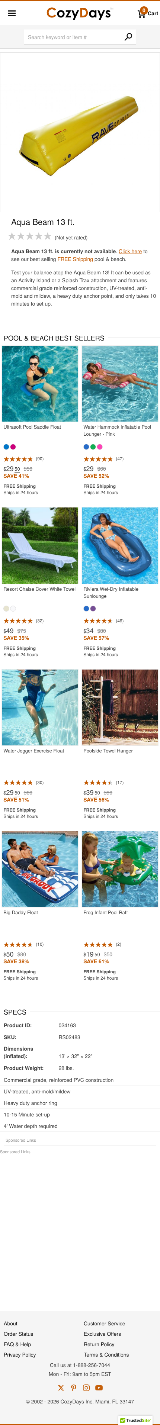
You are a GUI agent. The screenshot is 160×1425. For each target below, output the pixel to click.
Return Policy (99, 1344)
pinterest (74, 1388)
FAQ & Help (17, 1344)
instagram (86, 1388)
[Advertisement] (80, 1229)
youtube (99, 1388)
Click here (130, 251)
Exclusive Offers (102, 1333)
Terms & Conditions (106, 1354)
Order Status (18, 1333)
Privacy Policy (20, 1354)
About (10, 1323)
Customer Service (104, 1323)
